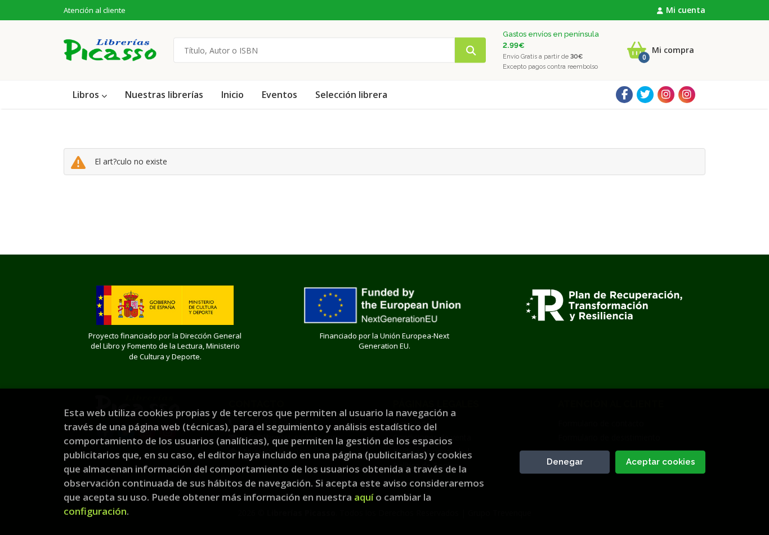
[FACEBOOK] (624, 94)
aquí (363, 497)
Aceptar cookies (660, 462)
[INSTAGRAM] (666, 94)
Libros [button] (87, 94)
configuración (95, 511)
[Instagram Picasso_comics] (686, 94)
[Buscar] (470, 50)
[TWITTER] (645, 94)
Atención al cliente (95, 10)
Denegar (565, 462)
